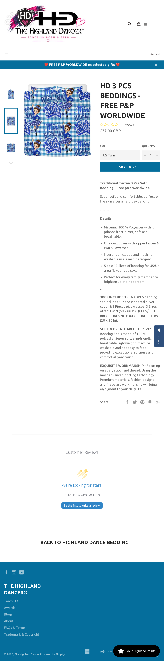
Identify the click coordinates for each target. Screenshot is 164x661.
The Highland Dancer (26, 654)
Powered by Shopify (52, 654)
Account (155, 54)
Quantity (148, 146)
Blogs (8, 614)
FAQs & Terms (15, 627)
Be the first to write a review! (82, 505)
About (8, 621)
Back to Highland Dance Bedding (84, 542)
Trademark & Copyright (21, 634)
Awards (9, 608)
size (103, 146)
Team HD (11, 601)
